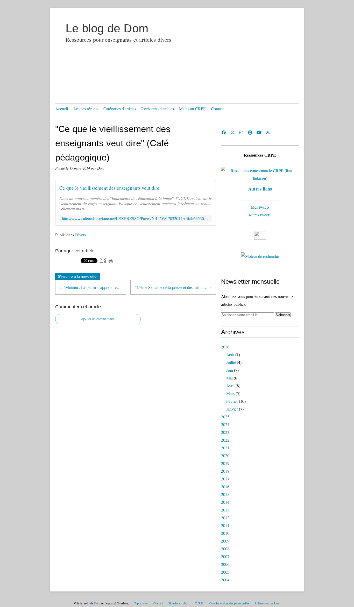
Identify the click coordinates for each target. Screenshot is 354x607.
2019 (225, 463)
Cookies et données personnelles (229, 603)
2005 (225, 572)
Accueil (61, 108)
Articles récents (85, 108)
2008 (225, 548)
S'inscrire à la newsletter (78, 276)
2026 (225, 346)
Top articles (141, 603)
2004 (225, 579)
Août (230, 354)
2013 (225, 510)
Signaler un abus (178, 603)
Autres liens (260, 188)
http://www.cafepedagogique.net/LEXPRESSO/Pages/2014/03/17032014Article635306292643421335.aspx (135, 218)
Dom (97, 603)
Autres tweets (260, 214)
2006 (225, 564)
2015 (225, 494)
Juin (229, 370)
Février (232, 401)
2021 (225, 447)
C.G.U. (199, 603)
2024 (225, 424)
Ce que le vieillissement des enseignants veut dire (109, 188)
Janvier (232, 409)
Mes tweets (260, 207)
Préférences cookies (267, 603)
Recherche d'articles (157, 108)
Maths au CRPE (192, 108)
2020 (225, 455)
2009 (225, 541)
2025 (225, 416)
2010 (225, 533)
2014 (225, 502)
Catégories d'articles (119, 108)
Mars (230, 393)
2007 (225, 556)
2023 (225, 432)
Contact (217, 108)
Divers (80, 234)
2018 (225, 471)
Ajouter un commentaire (98, 319)
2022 (225, 440)
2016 (225, 486)
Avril (230, 385)
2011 (225, 525)
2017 (225, 478)
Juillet (231, 362)
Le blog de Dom (107, 28)
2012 (225, 517)
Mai (229, 378)
